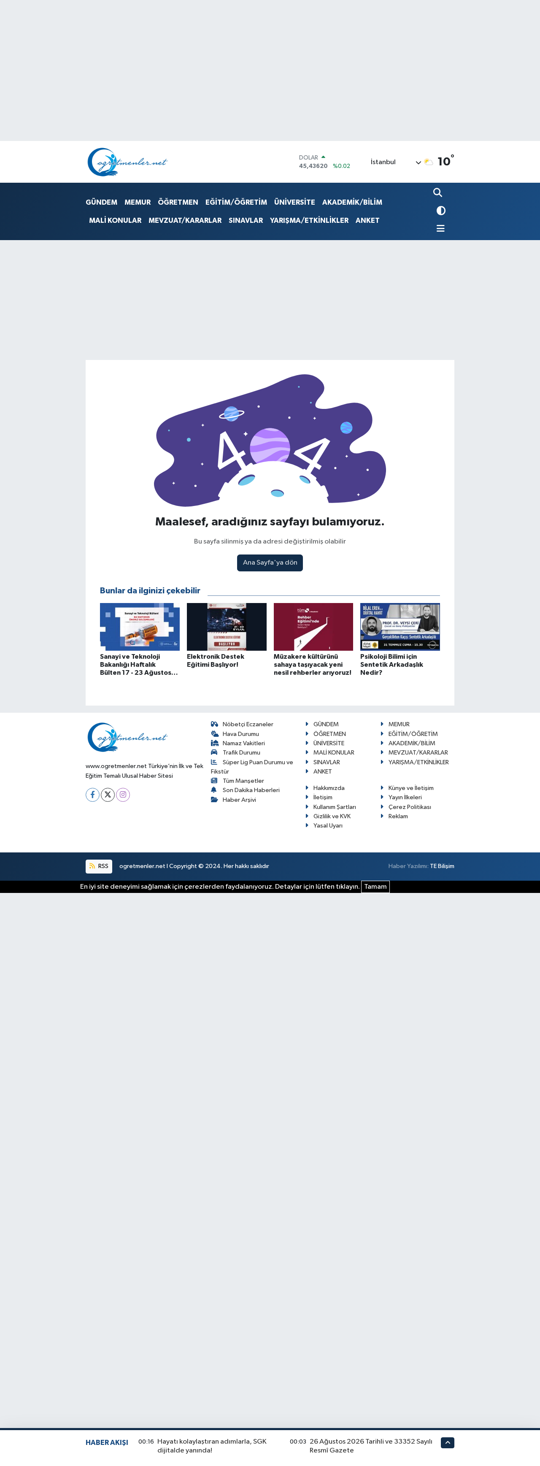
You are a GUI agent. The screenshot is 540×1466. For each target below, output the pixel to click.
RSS (102, 866)
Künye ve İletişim (411, 788)
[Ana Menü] (439, 229)
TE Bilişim (442, 866)
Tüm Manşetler (243, 781)
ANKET (368, 220)
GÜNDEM (101, 202)
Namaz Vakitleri (244, 743)
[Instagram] (123, 795)
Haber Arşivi (239, 800)
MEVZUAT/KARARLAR (184, 220)
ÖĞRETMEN (178, 202)
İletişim (322, 797)
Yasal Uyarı (328, 825)
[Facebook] (93, 795)
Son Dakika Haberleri (251, 790)
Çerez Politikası (410, 807)
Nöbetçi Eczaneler (248, 724)
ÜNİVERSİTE (294, 202)
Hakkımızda (329, 788)
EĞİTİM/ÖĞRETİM (236, 202)
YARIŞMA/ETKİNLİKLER (309, 220)
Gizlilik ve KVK (332, 816)
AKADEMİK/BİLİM (352, 202)
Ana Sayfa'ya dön (270, 562)
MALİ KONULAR (115, 220)
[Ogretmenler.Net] (128, 162)
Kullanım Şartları (334, 807)
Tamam (375, 886)
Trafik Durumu (241, 752)
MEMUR (137, 202)
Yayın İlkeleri (405, 797)
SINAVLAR (246, 220)
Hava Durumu (241, 734)
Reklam (398, 816)
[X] (108, 795)
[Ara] (438, 193)
